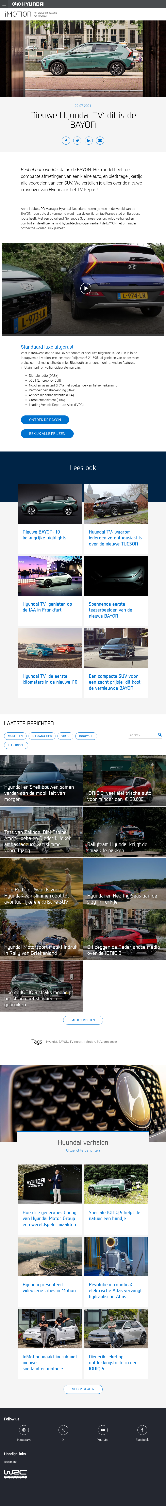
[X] (77, 141)
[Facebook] (66, 141)
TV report (76, 1042)
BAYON (63, 1042)
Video (65, 736)
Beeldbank (10, 1461)
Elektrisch (16, 745)
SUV (99, 1042)
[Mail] (100, 141)
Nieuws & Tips (42, 736)
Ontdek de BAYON (45, 420)
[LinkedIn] (89, 141)
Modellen (15, 736)
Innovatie (86, 736)
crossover (110, 1042)
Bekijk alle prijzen (47, 433)
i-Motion (89, 1042)
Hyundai (51, 1042)
